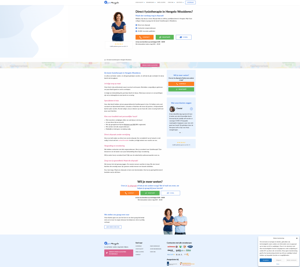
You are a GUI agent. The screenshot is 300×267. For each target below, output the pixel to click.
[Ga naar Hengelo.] (104, 59)
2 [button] (181, 132)
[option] (181, 118)
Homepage (139, 246)
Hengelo (112, 2)
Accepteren (266, 260)
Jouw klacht (139, 2)
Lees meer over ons (112, 227)
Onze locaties (161, 2)
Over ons (170, 2)
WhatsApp (166, 37)
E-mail (185, 37)
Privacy (277, 263)
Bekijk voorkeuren (291, 260)
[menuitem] (161, 2)
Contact (138, 254)
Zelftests (179, 2)
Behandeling (150, 2)
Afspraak (190, 2)
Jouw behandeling (155, 249)
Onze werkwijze (155, 246)
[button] (297, 238)
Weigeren (278, 260)
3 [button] (182, 132)
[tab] (181, 132)
